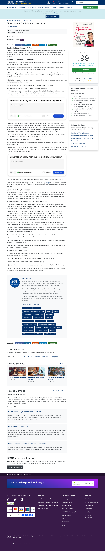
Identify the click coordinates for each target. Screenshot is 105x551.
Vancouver (45, 356)
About (87, 499)
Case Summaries (67, 502)
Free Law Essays (15, 20)
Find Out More (87, 483)
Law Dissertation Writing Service (81, 135)
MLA (23, 356)
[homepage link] (8, 20)
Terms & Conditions (20, 543)
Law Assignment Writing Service (81, 138)
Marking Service (76, 141)
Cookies (28, 543)
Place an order (83, 70)
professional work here (59, 13)
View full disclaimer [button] (51, 16)
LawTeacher (12, 7)
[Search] (77, 2)
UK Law (22, 39)
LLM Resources (66, 515)
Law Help (64, 518)
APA (18, 356)
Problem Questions (67, 508)
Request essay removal (15, 467)
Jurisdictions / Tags (59, 391)
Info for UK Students (91, 502)
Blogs (63, 525)
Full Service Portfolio (78, 146)
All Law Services (43, 508)
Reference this (13, 36)
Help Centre (88, 512)
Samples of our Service (78, 143)
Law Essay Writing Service (79, 133)
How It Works (31, 7)
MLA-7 (30, 356)
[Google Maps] (22, 499)
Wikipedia (55, 356)
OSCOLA (54, 7)
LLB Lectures (66, 522)
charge (47, 183)
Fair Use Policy (89, 505)
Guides (47, 7)
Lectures (40, 7)
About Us (69, 7)
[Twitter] (15, 499)
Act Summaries (66, 505)
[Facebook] (8, 499)
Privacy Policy (10, 543)
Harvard (37, 356)
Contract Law (27, 20)
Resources (22, 7)
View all (63, 363)
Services (61, 7)
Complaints (88, 508)
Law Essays (65, 499)
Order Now (90, 7)
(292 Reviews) (88, 78)
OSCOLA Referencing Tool (70, 512)
